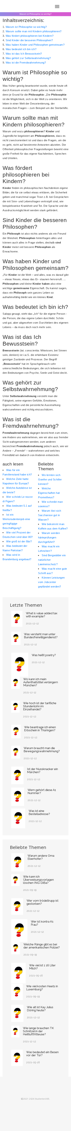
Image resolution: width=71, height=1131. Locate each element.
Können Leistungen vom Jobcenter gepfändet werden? (51, 582)
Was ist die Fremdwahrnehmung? (26, 62)
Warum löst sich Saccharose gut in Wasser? (49, 515)
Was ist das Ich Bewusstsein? (24, 53)
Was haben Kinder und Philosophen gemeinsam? (35, 44)
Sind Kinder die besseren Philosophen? (29, 40)
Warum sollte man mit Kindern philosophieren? (34, 31)
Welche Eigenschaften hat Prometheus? (49, 493)
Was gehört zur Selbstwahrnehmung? (28, 58)
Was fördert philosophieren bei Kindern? (30, 35)
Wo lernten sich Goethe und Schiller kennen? (50, 479)
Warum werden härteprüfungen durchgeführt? (49, 537)
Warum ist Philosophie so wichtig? (26, 26)
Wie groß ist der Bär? (19, 541)
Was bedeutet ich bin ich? (21, 49)
